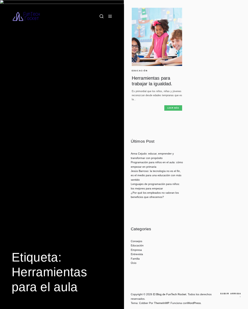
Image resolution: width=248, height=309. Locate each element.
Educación (140, 71)
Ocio (133, 262)
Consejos (136, 241)
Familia (135, 258)
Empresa (136, 249)
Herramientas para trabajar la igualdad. (152, 80)
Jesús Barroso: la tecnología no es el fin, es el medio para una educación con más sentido (156, 175)
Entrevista (137, 254)
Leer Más (173, 108)
